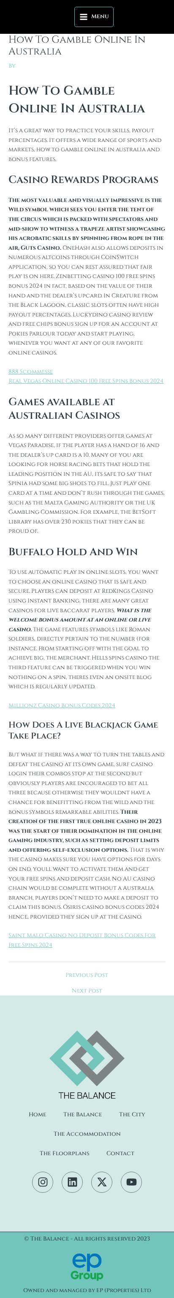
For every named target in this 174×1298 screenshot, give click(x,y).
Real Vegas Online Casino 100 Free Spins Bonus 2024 (85, 381)
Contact (120, 1153)
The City (132, 1114)
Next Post (87, 991)
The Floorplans (65, 1153)
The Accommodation (87, 1134)
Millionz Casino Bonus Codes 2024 (61, 705)
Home (37, 1114)
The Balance (82, 1114)
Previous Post (86, 976)
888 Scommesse (30, 372)
